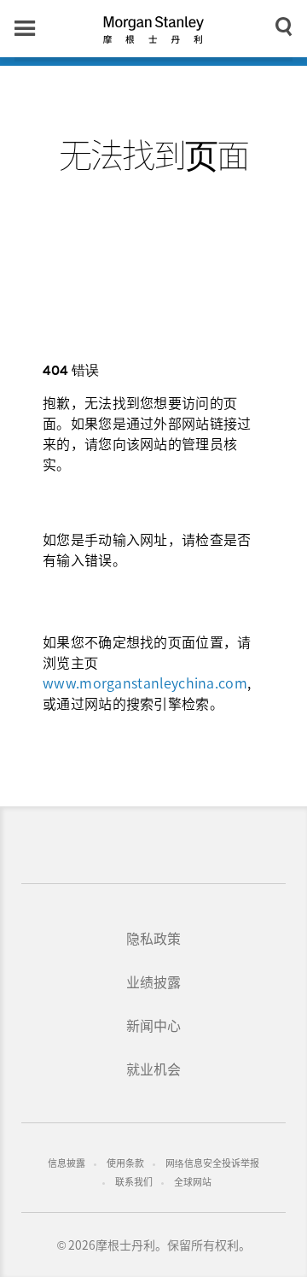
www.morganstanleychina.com (145, 682)
